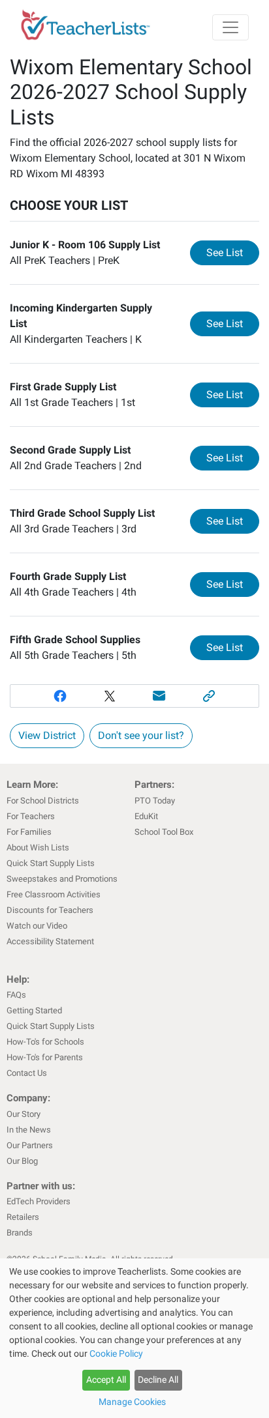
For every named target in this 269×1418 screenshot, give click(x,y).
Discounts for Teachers (50, 910)
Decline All (158, 1379)
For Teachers (31, 816)
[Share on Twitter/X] (109, 695)
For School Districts (43, 800)
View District (47, 735)
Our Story (23, 1114)
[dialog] (134, 1338)
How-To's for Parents (45, 1057)
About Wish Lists (38, 847)
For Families (29, 832)
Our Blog (22, 1161)
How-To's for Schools (45, 1042)
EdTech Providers (39, 1201)
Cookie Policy (116, 1353)
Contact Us (27, 1073)
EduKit (146, 816)
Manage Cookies (132, 1401)
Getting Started (34, 1010)
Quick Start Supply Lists (51, 863)
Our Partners (30, 1145)
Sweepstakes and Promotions (62, 879)
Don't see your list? (141, 735)
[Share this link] (209, 695)
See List (232, 252)
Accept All (106, 1379)
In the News (29, 1130)
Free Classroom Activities (54, 894)
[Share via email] (159, 695)
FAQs (16, 995)
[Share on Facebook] (60, 695)
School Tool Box (163, 832)
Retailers (23, 1217)
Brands (20, 1232)
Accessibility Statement (50, 941)
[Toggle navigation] (230, 27)
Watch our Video (37, 926)
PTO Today (154, 800)
